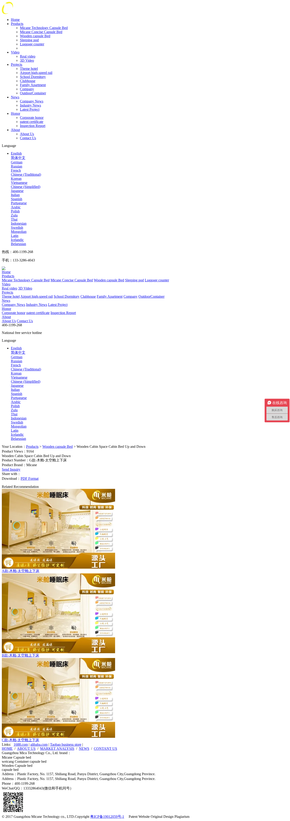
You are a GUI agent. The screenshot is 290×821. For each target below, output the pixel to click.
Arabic (16, 207)
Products (17, 24)
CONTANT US (105, 748)
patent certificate (31, 122)
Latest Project (29, 109)
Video (15, 52)
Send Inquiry (11, 469)
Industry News (30, 105)
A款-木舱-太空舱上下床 (20, 571)
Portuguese (19, 203)
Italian (15, 195)
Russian (16, 166)
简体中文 (18, 158)
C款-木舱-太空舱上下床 (20, 740)
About (15, 130)
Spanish (16, 199)
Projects (16, 64)
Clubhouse (27, 81)
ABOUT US (26, 748)
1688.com (21, 744)
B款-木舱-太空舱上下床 (20, 655)
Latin (14, 236)
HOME (7, 748)
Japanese (17, 191)
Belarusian (18, 244)
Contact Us (28, 138)
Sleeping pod (29, 40)
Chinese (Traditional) (26, 174)
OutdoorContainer (33, 93)
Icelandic (17, 240)
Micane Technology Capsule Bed (44, 28)
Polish (15, 211)
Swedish (17, 227)
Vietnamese (19, 183)
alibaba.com (39, 744)
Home (15, 20)
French (16, 170)
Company (27, 89)
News (15, 97)
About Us (27, 134)
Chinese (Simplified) (25, 187)
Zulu (14, 215)
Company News (31, 101)
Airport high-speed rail (36, 73)
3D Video (27, 60)
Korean (16, 178)
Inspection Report (32, 126)
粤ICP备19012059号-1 (107, 817)
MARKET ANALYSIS (57, 748)
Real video (27, 56)
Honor (15, 113)
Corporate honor (32, 117)
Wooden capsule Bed (35, 36)
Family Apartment (33, 85)
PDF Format (30, 478)
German (16, 162)
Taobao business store (65, 744)
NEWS (84, 748)
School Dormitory (33, 77)
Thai (14, 219)
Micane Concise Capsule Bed (41, 32)
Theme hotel (29, 69)
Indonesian (19, 223)
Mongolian (19, 232)
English (16, 153)
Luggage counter (32, 44)
